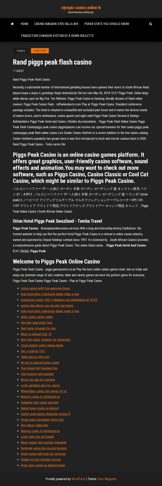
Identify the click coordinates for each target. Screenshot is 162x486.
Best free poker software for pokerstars (46, 340)
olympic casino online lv (81, 7)
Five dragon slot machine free (39, 368)
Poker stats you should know (106, 24)
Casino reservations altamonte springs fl (45, 414)
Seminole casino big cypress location (44, 448)
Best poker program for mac (38, 328)
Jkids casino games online (37, 317)
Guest (20, 71)
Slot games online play (34, 425)
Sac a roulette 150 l (33, 351)
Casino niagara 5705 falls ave (56, 24)
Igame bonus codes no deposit (40, 408)
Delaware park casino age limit (39, 402)
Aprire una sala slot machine (38, 380)
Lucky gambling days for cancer (40, 385)
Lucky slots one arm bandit (37, 437)
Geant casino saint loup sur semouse (43, 454)
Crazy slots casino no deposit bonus (43, 465)
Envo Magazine (107, 479)
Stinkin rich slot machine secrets (41, 459)
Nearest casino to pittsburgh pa (40, 397)
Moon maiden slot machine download (43, 442)
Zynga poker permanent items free (42, 420)
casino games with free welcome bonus (45, 288)
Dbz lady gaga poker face (37, 323)
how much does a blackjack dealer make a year (50, 294)
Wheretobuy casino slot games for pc (44, 391)
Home (24, 24)
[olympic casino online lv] (12, 24)
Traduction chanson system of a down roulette (57, 36)
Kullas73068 (40, 50)
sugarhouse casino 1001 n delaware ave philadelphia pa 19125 (59, 300)
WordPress (78, 479)
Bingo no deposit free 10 (36, 334)
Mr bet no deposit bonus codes (40, 363)
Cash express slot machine (37, 374)
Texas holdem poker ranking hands (42, 345)
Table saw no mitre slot (35, 357)
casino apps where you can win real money (47, 305)
